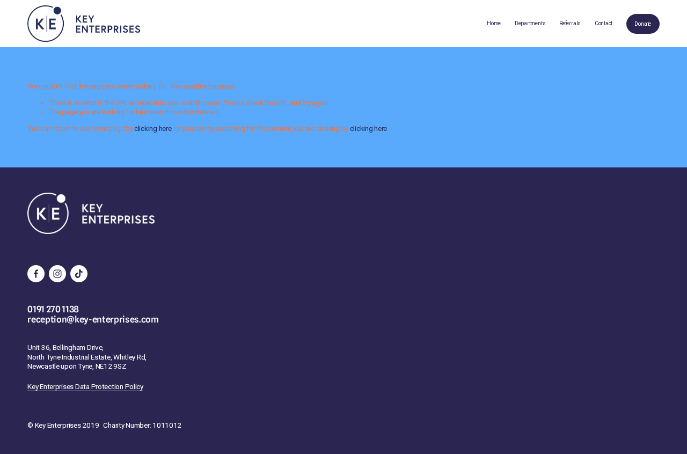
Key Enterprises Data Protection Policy (85, 386)
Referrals (570, 23)
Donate (642, 23)
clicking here (152, 128)
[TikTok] (78, 273)
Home (494, 23)
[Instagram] (57, 273)
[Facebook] (36, 273)
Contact (604, 23)
